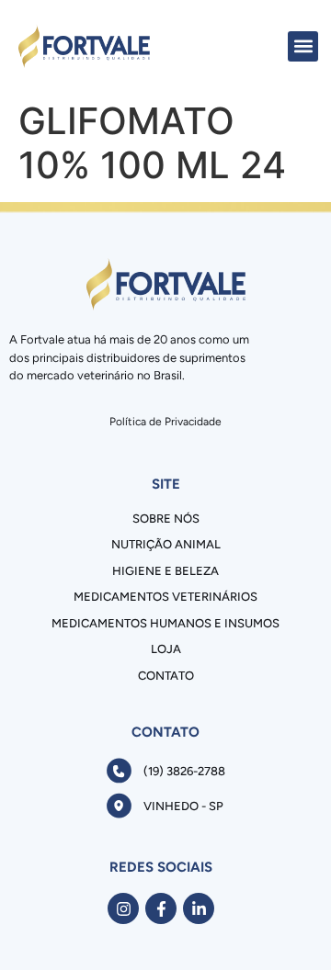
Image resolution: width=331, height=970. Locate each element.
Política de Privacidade (165, 421)
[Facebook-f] (161, 908)
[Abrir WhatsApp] (285, 924)
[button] (303, 46)
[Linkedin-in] (198, 908)
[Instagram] (123, 908)
